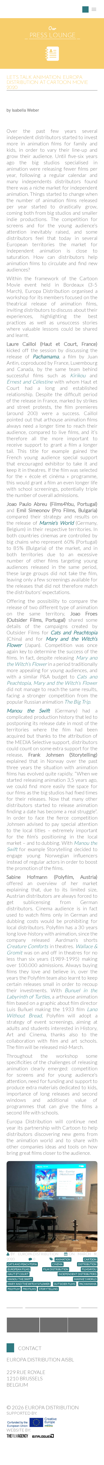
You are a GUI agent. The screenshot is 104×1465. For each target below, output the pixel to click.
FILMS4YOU (89, 1269)
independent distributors (77, 1273)
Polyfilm (14, 1288)
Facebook (23, 1325)
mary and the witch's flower (29, 1283)
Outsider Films (64, 1283)
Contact (29, 1348)
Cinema (57, 1264)
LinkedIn (83, 1325)
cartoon (90, 1259)
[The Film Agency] (17, 1436)
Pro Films (29, 1288)
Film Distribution (55, 1269)
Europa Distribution (30, 11)
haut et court (18, 1273)
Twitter (54, 1325)
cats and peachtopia (22, 1264)
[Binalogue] (43, 1436)
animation (63, 1259)
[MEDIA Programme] (32, 1421)
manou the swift (20, 1279)
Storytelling (48, 1288)
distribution (87, 1264)
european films (19, 1269)
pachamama (87, 1283)
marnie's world (85, 1279)
